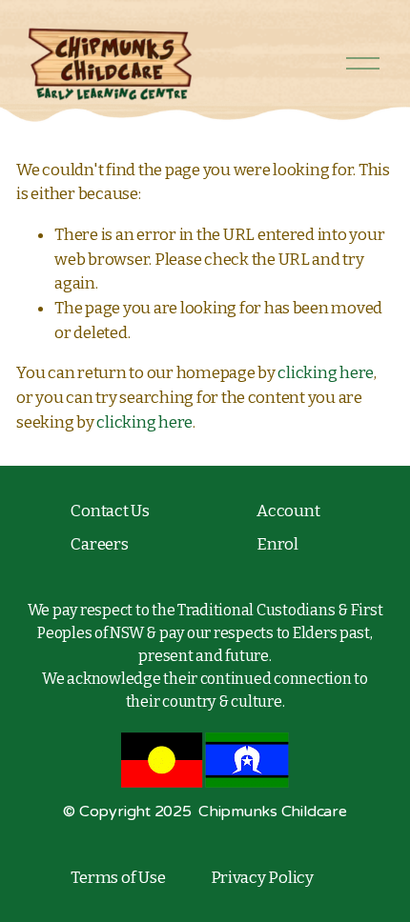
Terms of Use (118, 878)
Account (287, 511)
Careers (99, 544)
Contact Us (110, 511)
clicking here (325, 373)
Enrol (277, 544)
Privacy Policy (262, 878)
